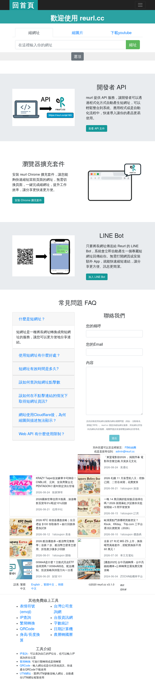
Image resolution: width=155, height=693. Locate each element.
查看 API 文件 (96, 128)
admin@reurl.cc (125, 451)
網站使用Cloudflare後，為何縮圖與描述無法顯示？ (42, 417)
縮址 (133, 44)
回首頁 (23, 5)
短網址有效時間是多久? (39, 368)
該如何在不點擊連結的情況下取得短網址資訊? (43, 398)
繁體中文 (49, 584)
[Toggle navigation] (140, 5)
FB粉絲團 (130, 447)
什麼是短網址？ (32, 318)
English (35, 584)
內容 (90, 362)
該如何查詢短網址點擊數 (39, 382)
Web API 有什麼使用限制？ (42, 433)
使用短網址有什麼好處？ (39, 355)
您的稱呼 (93, 325)
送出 (114, 438)
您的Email (94, 344)
